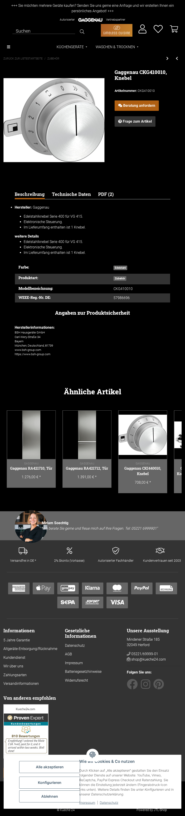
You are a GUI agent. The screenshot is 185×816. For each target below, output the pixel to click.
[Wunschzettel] (158, 29)
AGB (68, 654)
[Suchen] (82, 31)
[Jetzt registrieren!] (142, 29)
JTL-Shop (160, 810)
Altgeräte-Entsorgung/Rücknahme (30, 649)
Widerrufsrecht (76, 680)
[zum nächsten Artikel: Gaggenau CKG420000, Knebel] (167, 58)
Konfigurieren (49, 782)
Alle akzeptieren (50, 767)
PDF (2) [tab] (106, 194)
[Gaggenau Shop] (116, 30)
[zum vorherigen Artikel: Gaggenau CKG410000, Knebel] (177, 58)
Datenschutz (109, 802)
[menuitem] (72, 47)
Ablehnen (49, 796)
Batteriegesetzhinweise (83, 671)
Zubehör (120, 278)
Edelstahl (120, 267)
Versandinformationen (21, 683)
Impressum (87, 802)
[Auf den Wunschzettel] (76, 80)
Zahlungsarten (15, 675)
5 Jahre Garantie (16, 640)
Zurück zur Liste (15, 58)
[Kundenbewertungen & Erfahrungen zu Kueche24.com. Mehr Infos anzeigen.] (26, 731)
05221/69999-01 (144, 654)
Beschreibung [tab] (30, 194)
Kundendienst (14, 657)
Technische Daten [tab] (71, 194)
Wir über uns (13, 666)
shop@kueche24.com (148, 659)
